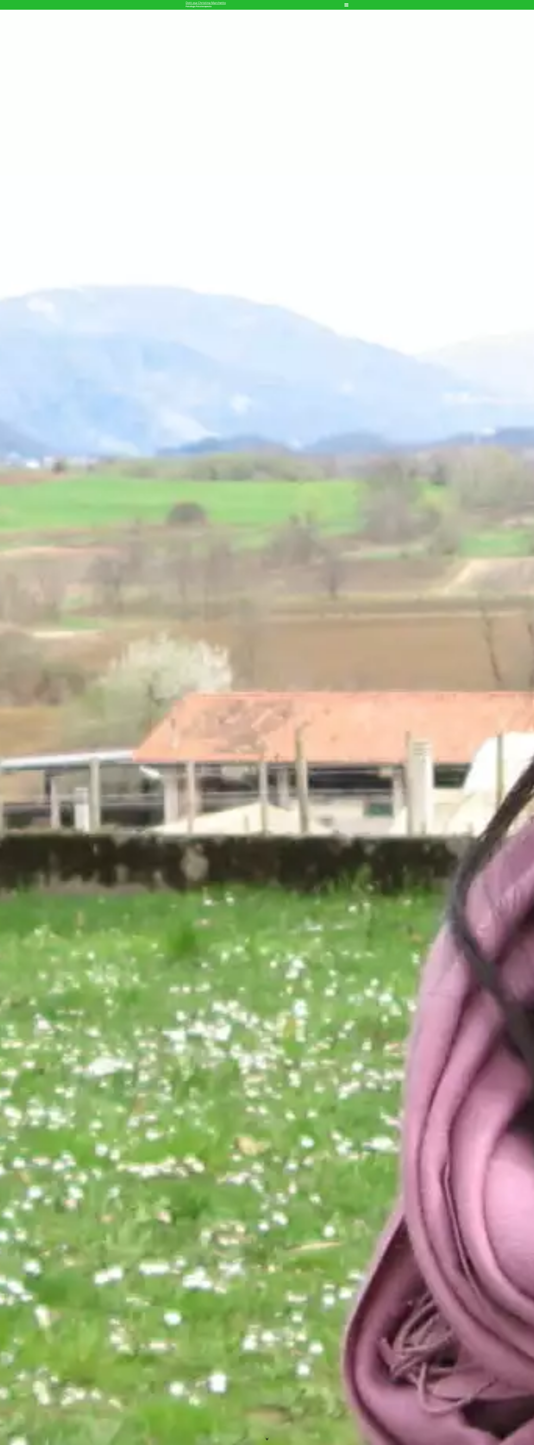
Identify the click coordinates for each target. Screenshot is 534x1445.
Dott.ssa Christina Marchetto (206, 3)
